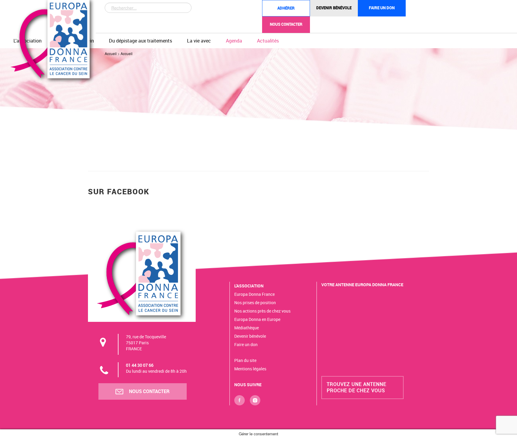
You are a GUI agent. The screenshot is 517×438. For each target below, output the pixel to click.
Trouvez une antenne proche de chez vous (356, 387)
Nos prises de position (255, 302)
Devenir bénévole (334, 7)
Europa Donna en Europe (257, 319)
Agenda (234, 40)
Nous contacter (286, 24)
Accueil (111, 53)
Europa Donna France (254, 294)
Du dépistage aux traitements (140, 40)
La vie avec (199, 40)
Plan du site (245, 360)
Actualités (268, 40)
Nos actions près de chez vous (262, 311)
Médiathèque (246, 328)
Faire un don (382, 7)
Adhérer (286, 8)
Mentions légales (250, 369)
